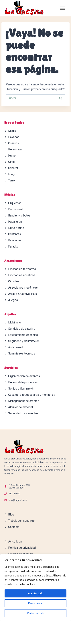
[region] (35, 587)
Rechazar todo (35, 613)
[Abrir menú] (62, 8)
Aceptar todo (35, 593)
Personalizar (35, 603)
